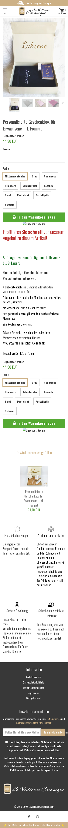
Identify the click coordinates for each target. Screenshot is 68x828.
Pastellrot (23, 195)
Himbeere (10, 186)
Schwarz (10, 205)
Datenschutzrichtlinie (33, 682)
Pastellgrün (42, 195)
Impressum (33, 693)
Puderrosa (50, 176)
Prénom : (7, 149)
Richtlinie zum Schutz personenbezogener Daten (34, 770)
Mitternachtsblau (15, 176)
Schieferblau (30, 186)
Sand (8, 195)
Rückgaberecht (33, 698)
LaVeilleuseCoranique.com (41, 806)
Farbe (6, 168)
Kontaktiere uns (33, 677)
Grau (34, 176)
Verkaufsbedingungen (33, 688)
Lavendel (49, 186)
